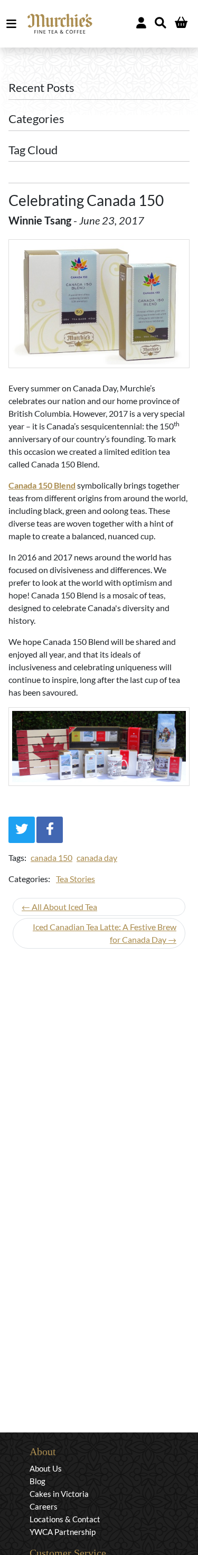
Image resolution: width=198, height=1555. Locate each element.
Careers (44, 1506)
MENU (13, 23)
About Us (46, 1468)
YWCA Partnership (63, 1532)
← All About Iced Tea (59, 907)
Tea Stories (75, 879)
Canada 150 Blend (42, 485)
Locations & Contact (65, 1519)
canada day (97, 858)
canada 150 (51, 858)
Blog (37, 1481)
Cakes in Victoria (59, 1493)
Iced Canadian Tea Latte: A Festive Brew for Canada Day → (104, 933)
